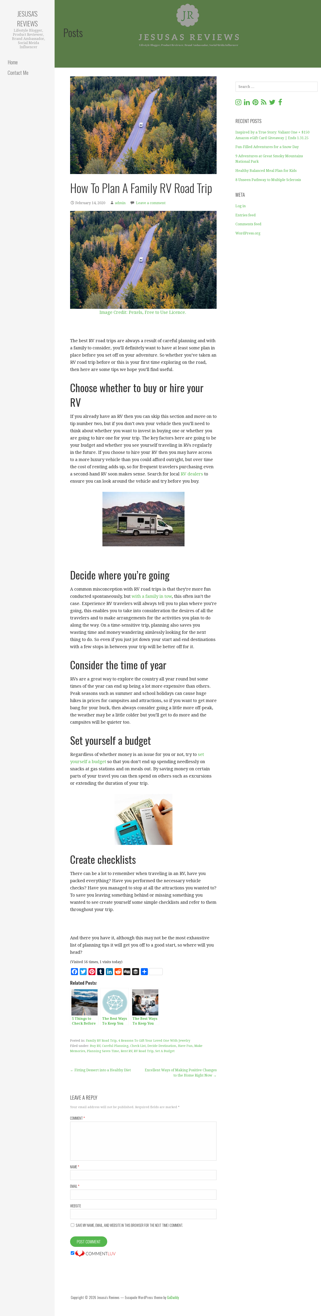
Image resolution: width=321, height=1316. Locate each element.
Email (74, 1186)
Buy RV (95, 1046)
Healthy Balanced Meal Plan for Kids (266, 171)
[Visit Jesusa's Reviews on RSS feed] (263, 103)
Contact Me (18, 72)
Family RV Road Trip (101, 1040)
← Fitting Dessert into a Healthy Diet (100, 1070)
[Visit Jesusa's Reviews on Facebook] (280, 103)
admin (120, 203)
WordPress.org (247, 233)
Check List (138, 1046)
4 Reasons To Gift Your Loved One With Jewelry (154, 1040)
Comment (77, 1118)
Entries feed (245, 215)
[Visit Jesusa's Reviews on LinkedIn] (247, 103)
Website (75, 1205)
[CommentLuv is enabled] (95, 1253)
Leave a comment (151, 203)
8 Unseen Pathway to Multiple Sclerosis (268, 180)
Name (74, 1166)
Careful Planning (115, 1046)
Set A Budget (164, 1051)
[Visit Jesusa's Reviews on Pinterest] (255, 103)
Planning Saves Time (103, 1051)
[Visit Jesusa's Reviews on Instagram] (238, 103)
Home (13, 62)
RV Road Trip (144, 1051)
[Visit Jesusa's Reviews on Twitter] (272, 103)
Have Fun (185, 1046)
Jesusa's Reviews (27, 18)
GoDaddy (173, 1297)
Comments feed (248, 224)
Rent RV (126, 1051)
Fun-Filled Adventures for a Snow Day (267, 147)
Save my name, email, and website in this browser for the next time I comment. (129, 1225)
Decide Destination (161, 1046)
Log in (240, 206)
